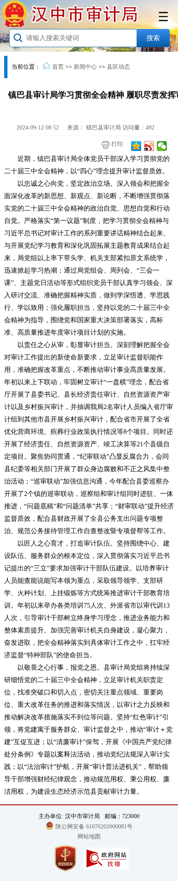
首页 (58, 67)
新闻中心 (85, 67)
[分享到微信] (162, 146)
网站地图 (89, 836)
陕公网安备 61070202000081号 (93, 827)
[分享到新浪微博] (149, 146)
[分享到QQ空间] (136, 146)
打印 (116, 144)
